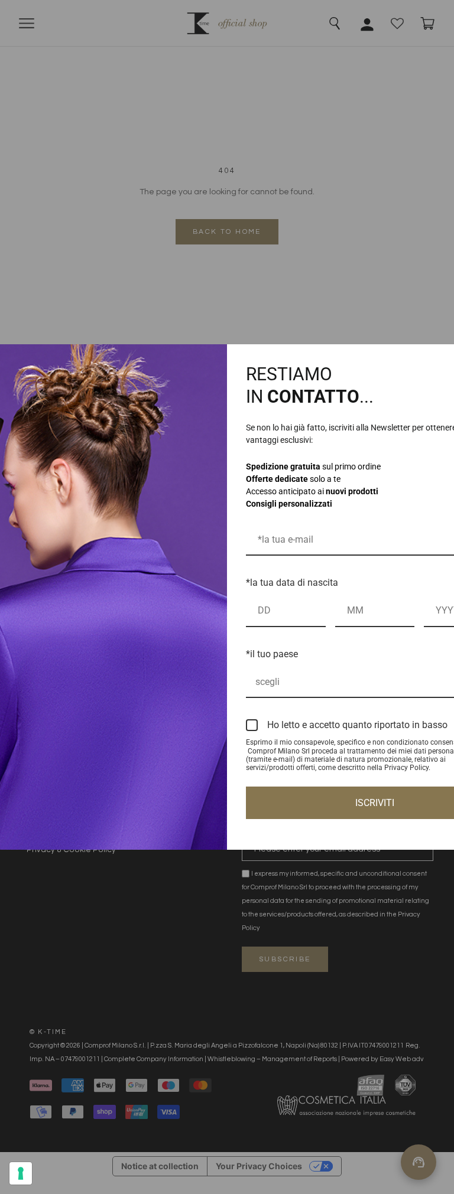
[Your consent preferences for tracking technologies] (20, 1173)
